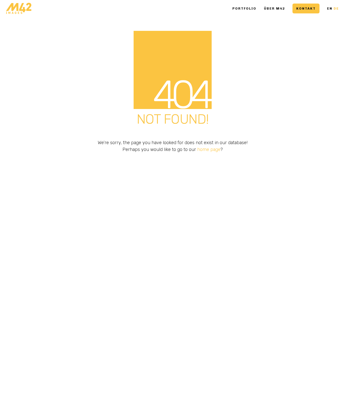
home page (208, 149)
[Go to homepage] (18, 8)
